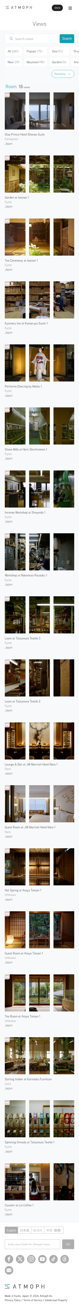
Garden (59, 62)
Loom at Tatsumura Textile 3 (22, 638)
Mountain (36, 62)
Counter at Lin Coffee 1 (19, 1205)
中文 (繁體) (53, 1230)
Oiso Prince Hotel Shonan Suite (25, 134)
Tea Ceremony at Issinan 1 (21, 260)
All (13, 51)
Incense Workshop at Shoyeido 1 (25, 512)
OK (68, 1244)
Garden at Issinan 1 (17, 197)
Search (67, 38)
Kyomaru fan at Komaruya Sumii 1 (26, 323)
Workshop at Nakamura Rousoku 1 (26, 575)
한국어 (37, 1230)
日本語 (24, 1230)
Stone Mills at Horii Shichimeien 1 (26, 449)
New (13, 62)
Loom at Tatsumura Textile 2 (22, 701)
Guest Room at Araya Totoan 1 (24, 953)
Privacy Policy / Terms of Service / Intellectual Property (36, 1300)
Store (57, 7)
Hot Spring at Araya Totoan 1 (23, 890)
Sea (57, 51)
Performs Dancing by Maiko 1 (23, 386)
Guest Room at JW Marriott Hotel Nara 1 (30, 827)
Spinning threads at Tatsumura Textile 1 (29, 1142)
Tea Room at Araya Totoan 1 (22, 1016)
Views (40, 23)
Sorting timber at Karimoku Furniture (28, 1079)
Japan (8, 143)
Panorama (60, 74)
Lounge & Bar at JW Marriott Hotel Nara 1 (31, 764)
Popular (34, 51)
